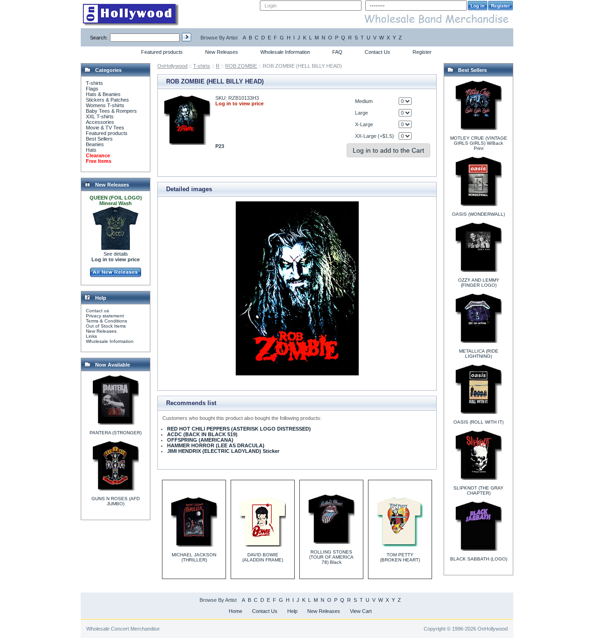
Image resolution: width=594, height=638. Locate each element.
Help (292, 611)
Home (235, 611)
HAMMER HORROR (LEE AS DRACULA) (216, 445)
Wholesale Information (285, 52)
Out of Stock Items (106, 326)
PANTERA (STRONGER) (116, 432)
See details (115, 254)
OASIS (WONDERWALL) (478, 214)
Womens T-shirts (105, 105)
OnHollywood (172, 66)
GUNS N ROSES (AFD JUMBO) (115, 501)
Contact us (97, 310)
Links (91, 336)
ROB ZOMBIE (241, 66)
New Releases (221, 52)
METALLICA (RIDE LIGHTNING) (478, 353)
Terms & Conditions (106, 320)
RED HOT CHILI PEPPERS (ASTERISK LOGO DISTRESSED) (239, 429)
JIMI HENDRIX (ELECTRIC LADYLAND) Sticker (223, 451)
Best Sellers (99, 139)
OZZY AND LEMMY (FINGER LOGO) (478, 282)
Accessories (100, 122)
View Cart (361, 611)
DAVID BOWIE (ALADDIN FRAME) (262, 557)
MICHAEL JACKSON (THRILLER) (194, 557)
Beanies (95, 144)
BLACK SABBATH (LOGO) (478, 558)
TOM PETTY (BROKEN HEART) (400, 557)
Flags (92, 88)
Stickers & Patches (107, 100)
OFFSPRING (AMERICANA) (200, 440)
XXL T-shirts (100, 116)
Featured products (162, 52)
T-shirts (94, 83)
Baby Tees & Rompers (111, 111)
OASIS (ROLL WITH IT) (478, 422)
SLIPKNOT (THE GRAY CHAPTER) (478, 490)
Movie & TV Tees (105, 127)
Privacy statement (105, 315)
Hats (91, 150)
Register (422, 52)
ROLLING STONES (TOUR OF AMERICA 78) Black (331, 557)
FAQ (337, 52)
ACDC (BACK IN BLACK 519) (202, 434)
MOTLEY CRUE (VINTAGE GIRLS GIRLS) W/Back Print (478, 143)
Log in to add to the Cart (388, 150)
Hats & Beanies (103, 94)
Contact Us (377, 52)
